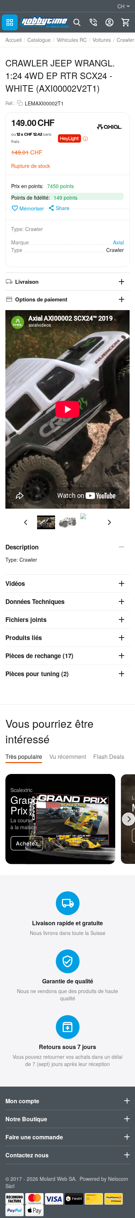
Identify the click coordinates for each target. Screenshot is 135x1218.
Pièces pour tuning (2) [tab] (37, 673)
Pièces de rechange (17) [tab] (39, 655)
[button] (58, 208)
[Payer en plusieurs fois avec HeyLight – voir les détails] (85, 138)
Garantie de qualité (67, 981)
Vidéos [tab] (15, 583)
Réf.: (10, 103)
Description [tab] (22, 547)
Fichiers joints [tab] (25, 619)
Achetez (27, 843)
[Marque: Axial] (109, 126)
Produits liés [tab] (23, 637)
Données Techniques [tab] (34, 601)
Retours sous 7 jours (67, 1047)
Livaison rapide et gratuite (67, 923)
